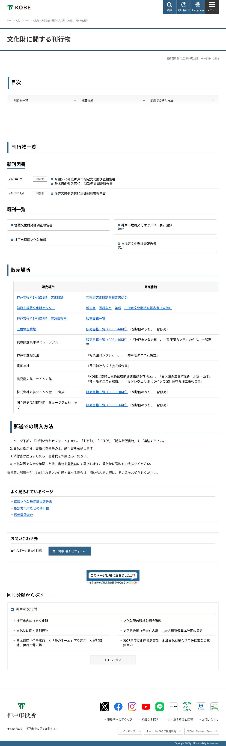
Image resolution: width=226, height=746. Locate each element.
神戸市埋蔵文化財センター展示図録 (148, 225)
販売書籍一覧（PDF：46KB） (107, 339)
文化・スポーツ (23, 20)
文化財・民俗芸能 (41, 20)
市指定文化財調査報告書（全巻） (148, 307)
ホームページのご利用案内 (161, 731)
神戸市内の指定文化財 (32, 620)
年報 (118, 307)
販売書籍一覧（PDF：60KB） (107, 392)
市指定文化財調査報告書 (140, 243)
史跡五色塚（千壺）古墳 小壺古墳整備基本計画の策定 (163, 630)
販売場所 (87, 100)
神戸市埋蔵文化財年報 (30, 239)
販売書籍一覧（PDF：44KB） (107, 329)
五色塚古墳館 (26, 329)
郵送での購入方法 (161, 100)
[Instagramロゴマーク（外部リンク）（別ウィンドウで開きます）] (132, 706)
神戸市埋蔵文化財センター (36, 307)
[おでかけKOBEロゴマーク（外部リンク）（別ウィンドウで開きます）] (214, 706)
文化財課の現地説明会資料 (142, 620)
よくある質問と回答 (180, 719)
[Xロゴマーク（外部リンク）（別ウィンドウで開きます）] (104, 706)
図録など (105, 307)
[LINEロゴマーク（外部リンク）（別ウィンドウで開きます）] (159, 706)
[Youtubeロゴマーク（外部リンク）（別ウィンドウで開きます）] (146, 707)
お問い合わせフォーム (71, 551)
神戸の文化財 (58, 20)
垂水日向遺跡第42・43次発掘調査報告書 (83, 183)
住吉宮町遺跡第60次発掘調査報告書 (80, 193)
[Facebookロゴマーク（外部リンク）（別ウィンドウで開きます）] (118, 707)
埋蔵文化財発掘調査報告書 (33, 225)
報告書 (91, 307)
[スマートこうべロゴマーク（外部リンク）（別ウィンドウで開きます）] (187, 706)
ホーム (10, 20)
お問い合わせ (210, 719)
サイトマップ (127, 731)
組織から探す (150, 719)
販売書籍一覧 (95, 318)
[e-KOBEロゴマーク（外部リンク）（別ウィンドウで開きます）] (201, 706)
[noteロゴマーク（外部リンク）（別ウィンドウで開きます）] (173, 706)
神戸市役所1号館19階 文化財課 (40, 297)
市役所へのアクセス (120, 719)
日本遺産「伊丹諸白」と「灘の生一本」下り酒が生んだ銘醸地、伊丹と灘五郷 (59, 642)
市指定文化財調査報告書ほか (106, 297)
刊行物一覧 (20, 100)
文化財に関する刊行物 (32, 630)
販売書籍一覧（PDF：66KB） (107, 405)
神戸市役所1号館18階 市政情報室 (42, 318)
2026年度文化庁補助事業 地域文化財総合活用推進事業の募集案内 (166, 642)
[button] (170, 7)
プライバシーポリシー (199, 731)
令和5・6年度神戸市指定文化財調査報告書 (85, 179)
